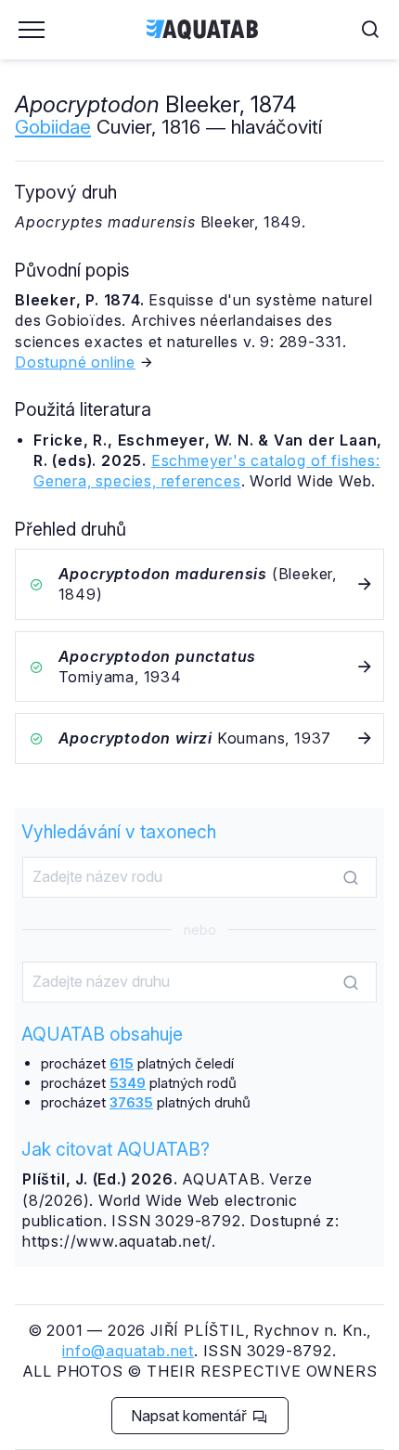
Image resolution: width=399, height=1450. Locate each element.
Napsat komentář (191, 1415)
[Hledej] (351, 878)
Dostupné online (75, 362)
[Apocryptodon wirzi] (199, 738)
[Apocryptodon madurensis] (199, 584)
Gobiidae (53, 126)
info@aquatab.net (128, 1350)
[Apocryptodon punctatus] (199, 667)
